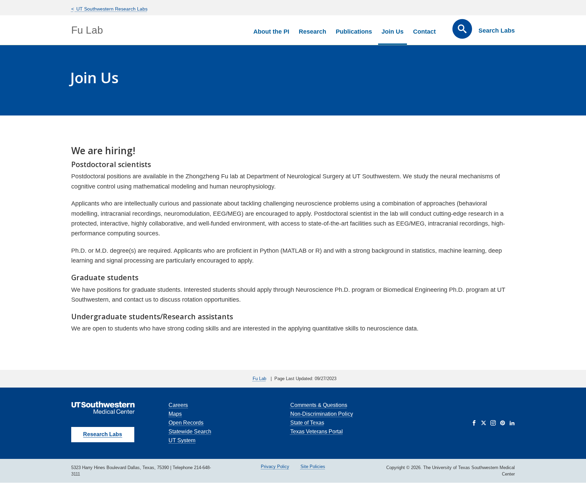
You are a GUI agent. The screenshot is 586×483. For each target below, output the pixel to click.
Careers (178, 405)
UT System (182, 440)
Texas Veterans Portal (316, 431)
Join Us (393, 31)
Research (312, 31)
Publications (354, 31)
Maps (175, 414)
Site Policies (312, 466)
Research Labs (102, 434)
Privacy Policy (275, 466)
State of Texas (307, 423)
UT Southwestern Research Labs (111, 9)
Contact (424, 31)
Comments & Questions (318, 405)
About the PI (271, 31)
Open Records (186, 423)
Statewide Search (190, 431)
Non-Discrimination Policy (321, 414)
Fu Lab (87, 30)
